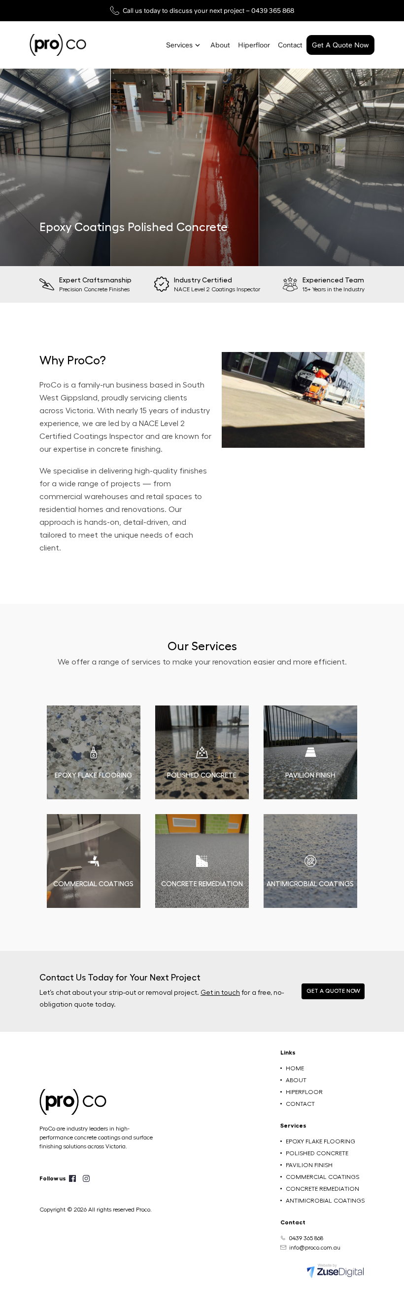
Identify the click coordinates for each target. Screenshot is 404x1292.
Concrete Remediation (322, 1189)
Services (179, 45)
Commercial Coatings (322, 1177)
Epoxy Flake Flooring (320, 1141)
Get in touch (220, 992)
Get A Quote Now (340, 45)
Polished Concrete (317, 1153)
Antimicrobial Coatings (325, 1201)
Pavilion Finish (309, 1165)
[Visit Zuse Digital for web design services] (335, 1270)
